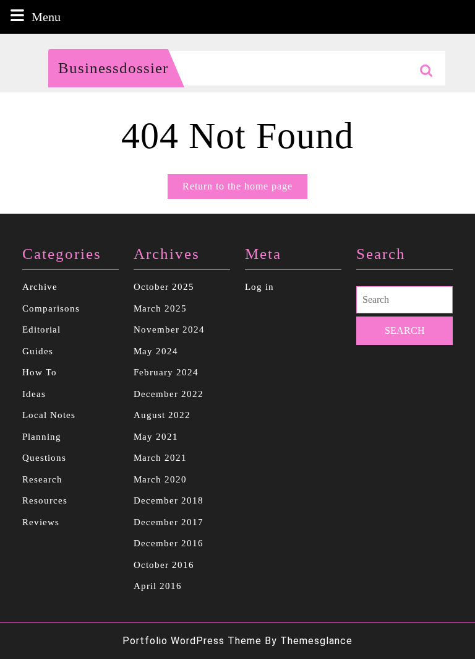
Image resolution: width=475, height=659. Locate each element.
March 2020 (160, 479)
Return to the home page (244, 189)
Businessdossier (113, 67)
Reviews (40, 522)
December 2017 (168, 522)
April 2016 (158, 586)
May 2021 (156, 437)
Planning (41, 437)
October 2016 (164, 565)
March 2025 (160, 308)
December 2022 (168, 394)
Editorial (41, 329)
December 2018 (168, 500)
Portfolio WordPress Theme (192, 641)
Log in (259, 287)
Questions (44, 458)
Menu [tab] (46, 16)
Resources (44, 500)
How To (39, 372)
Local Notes (48, 415)
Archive (40, 287)
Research (42, 479)
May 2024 (156, 351)
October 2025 (164, 287)
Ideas (34, 394)
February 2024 (166, 372)
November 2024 (169, 329)
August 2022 (162, 415)
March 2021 (160, 458)
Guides (37, 351)
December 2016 (168, 543)
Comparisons (51, 308)
